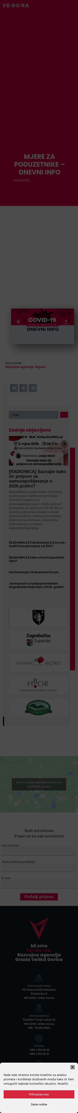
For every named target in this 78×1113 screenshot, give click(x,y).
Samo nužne (39, 1104)
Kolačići (63, 1083)
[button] (72, 1067)
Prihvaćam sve (39, 1094)
